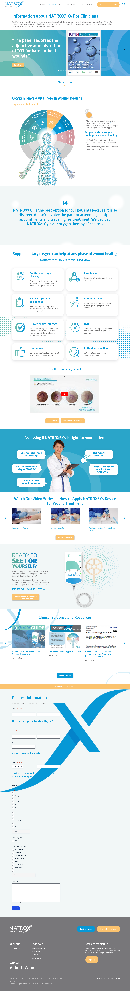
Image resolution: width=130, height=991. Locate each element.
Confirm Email (40, 733)
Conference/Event (20, 856)
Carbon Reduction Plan (114, 978)
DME (16, 799)
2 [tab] (61, 70)
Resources (81, 4)
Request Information (108, 5)
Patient (17, 813)
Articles (35, 955)
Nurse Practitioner (18, 809)
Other (17, 827)
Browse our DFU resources (65, 229)
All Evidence (36, 958)
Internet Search (19, 865)
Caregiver (18, 796)
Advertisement (19, 849)
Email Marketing (19, 859)
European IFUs (15, 949)
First (13, 711)
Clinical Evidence (70, 4)
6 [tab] (70, 70)
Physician (17, 816)
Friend (17, 862)
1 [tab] (58, 70)
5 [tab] (68, 70)
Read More (18, 65)
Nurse (17, 805)
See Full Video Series (65, 538)
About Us (15, 944)
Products (43, 4)
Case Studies (37, 952)
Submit (16, 908)
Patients (59, 4)
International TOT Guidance (73, 421)
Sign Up (92, 960)
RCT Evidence (52, 421)
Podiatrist (18, 824)
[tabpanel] (65, 53)
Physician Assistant (18, 820)
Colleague (18, 853)
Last (38, 711)
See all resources (65, 676)
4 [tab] (65, 70)
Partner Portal (86, 929)
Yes (16, 841)
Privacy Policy (101, 978)
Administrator (19, 793)
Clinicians (51, 4)
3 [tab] (63, 70)
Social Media (18, 868)
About (89, 4)
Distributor (18, 802)
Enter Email (15, 733)
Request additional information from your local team (26, 597)
